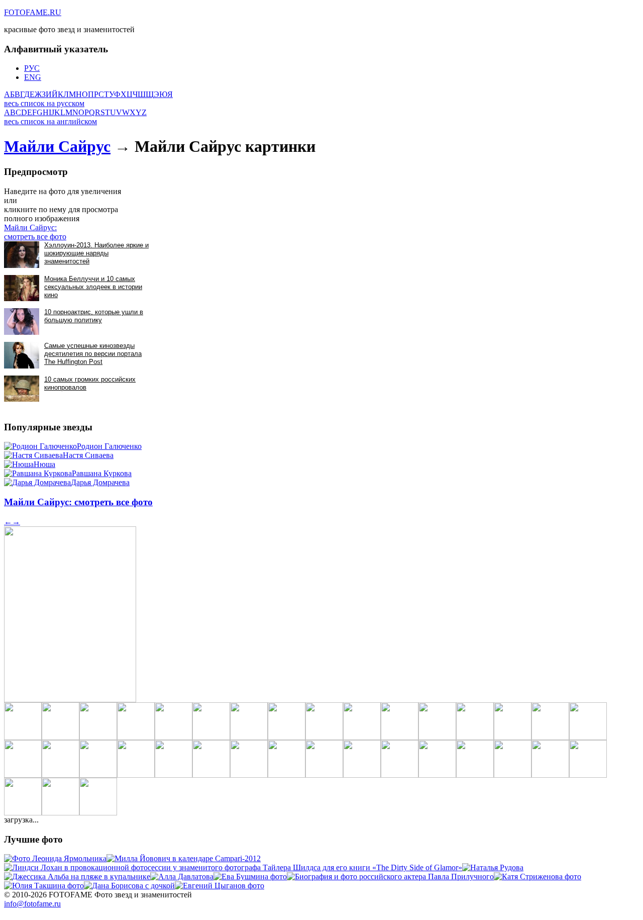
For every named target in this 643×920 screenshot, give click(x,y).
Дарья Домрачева (100, 482)
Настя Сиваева (88, 455)
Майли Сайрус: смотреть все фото (35, 232)
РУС (32, 68)
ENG (32, 77)
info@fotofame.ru (32, 903)
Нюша (44, 464)
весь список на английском (50, 121)
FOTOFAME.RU (32, 12)
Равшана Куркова (102, 473)
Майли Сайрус (57, 146)
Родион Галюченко (109, 446)
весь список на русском (44, 103)
